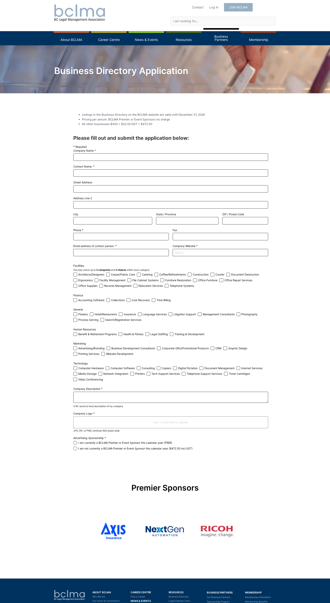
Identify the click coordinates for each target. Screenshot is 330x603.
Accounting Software (91, 300)
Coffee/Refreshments (172, 274)
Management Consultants (219, 314)
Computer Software (122, 368)
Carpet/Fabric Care (123, 274)
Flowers (83, 314)
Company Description (88, 388)
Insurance (130, 314)
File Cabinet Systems (145, 280)
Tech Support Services (165, 373)
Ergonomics (85, 280)
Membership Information (258, 597)
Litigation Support (185, 314)
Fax (175, 230)
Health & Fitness (133, 334)
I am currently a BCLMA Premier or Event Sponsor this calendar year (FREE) (125, 442)
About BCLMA (101, 592)
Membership (253, 592)
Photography (249, 314)
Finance (78, 295)
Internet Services (251, 368)
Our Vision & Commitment (106, 600)
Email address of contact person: (95, 246)
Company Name (84, 150)
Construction (201, 274)
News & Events (141, 600)
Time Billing (164, 300)
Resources (176, 592)
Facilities (78, 265)
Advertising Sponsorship (89, 438)
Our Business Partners (218, 597)
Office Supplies (87, 285)
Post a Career (138, 596)
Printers (140, 373)
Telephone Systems (182, 285)
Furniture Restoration (178, 280)
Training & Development (189, 334)
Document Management (220, 368)
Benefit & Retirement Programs (97, 334)
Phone (78, 230)
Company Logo (84, 413)
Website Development (119, 353)
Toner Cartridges (239, 373)
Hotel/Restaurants (106, 314)
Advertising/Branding (91, 348)
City (75, 214)
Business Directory (179, 596)
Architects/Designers (91, 274)
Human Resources (84, 329)
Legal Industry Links (179, 600)
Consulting (148, 368)
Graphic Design (237, 348)
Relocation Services (150, 285)
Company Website (185, 246)
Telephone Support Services (204, 373)
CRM (218, 348)
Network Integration (115, 373)
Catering (147, 274)
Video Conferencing (90, 379)
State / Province (166, 214)
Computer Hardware (91, 368)
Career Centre (141, 592)
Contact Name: (84, 166)
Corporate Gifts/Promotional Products (185, 348)
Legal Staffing (159, 334)
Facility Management (112, 280)
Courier (219, 274)
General (78, 309)
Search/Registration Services (123, 319)
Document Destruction (245, 274)
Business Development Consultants (133, 348)
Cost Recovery (141, 300)
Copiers (166, 368)
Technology (80, 363)
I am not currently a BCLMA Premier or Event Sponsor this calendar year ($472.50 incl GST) (135, 448)
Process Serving (88, 319)
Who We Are (98, 596)
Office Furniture (208, 280)
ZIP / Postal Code (233, 214)
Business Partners (220, 592)
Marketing (79, 343)
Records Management (118, 285)
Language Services (155, 314)
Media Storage (87, 373)
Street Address (82, 182)
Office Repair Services (238, 280)
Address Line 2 (82, 198)
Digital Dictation (188, 368)
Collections (118, 300)
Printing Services (88, 353)
